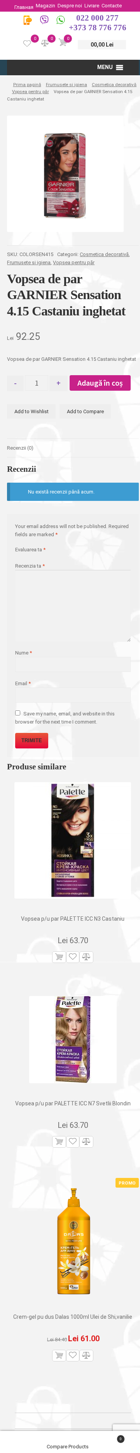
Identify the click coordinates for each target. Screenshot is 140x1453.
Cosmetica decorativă (114, 84)
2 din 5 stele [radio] (23, 556)
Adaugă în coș (100, 383)
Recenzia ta (30, 566)
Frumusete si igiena (66, 84)
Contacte (112, 6)
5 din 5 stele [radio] (42, 556)
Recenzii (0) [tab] (20, 448)
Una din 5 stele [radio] (17, 556)
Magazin (45, 6)
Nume (23, 653)
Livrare (91, 6)
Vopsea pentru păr (30, 91)
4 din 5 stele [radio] (36, 556)
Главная (23, 7)
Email (23, 683)
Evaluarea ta (30, 549)
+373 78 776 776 (97, 27)
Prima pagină (27, 84)
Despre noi (70, 6)
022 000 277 (97, 18)
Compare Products (68, 1447)
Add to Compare (85, 411)
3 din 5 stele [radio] (30, 556)
